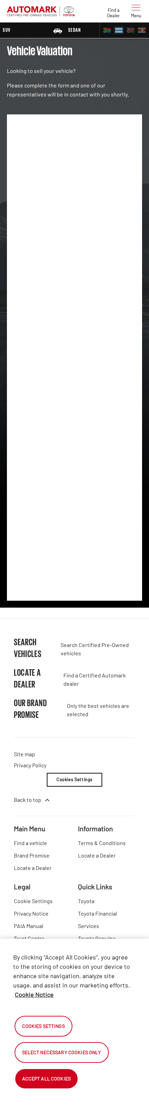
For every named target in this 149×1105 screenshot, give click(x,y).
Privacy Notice (31, 913)
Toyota (86, 901)
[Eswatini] (142, 30)
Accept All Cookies (46, 1078)
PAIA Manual (28, 926)
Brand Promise (32, 855)
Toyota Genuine (97, 938)
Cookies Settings (74, 779)
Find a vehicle (30, 843)
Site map (24, 754)
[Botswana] (118, 30)
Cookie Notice (34, 994)
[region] (74, 1022)
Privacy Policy (30, 765)
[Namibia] (130, 30)
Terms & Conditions (102, 843)
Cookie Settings (33, 901)
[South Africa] (107, 30)
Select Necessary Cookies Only (61, 1052)
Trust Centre (29, 938)
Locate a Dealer (33, 867)
